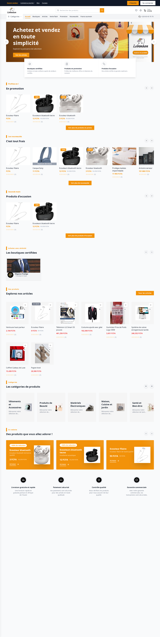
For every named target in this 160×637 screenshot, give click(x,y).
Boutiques (36, 16)
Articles (45, 16)
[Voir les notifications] (141, 10)
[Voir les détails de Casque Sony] (53, 155)
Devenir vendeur (12, 3)
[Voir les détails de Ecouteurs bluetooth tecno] (53, 103)
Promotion (63, 16)
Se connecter (147, 3)
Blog (38, 3)
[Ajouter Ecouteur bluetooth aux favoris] (80, 98)
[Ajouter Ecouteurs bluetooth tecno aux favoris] (53, 98)
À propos (44, 3)
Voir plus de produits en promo (80, 128)
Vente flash (54, 16)
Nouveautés (74, 16)
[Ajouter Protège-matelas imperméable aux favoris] (133, 150)
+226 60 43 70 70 (147, 16)
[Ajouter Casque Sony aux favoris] (53, 150)
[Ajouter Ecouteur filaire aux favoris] (27, 98)
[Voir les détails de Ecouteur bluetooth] (80, 103)
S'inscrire (133, 3)
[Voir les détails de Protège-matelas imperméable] (133, 155)
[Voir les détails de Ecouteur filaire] (27, 103)
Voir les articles (89, 55)
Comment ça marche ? (27, 3)
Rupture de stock (45, 164)
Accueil (27, 16)
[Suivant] (154, 41)
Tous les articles (145, 293)
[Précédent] (6, 41)
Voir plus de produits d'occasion (80, 236)
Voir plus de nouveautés (80, 183)
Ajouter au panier (18, 111)
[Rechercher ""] (102, 10)
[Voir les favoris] (136, 10)
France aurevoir (86, 16)
